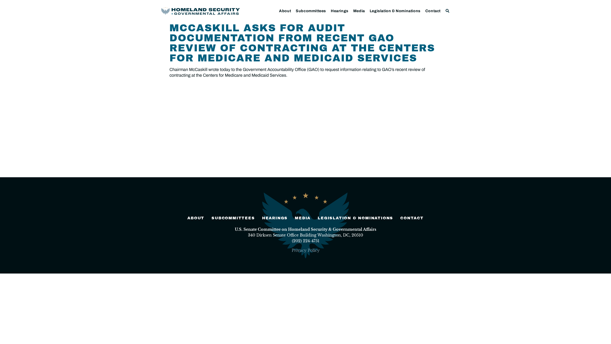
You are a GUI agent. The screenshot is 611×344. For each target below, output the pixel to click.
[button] (447, 11)
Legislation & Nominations (395, 11)
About (285, 11)
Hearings (339, 11)
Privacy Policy (306, 250)
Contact (433, 11)
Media (359, 11)
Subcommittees (311, 11)
